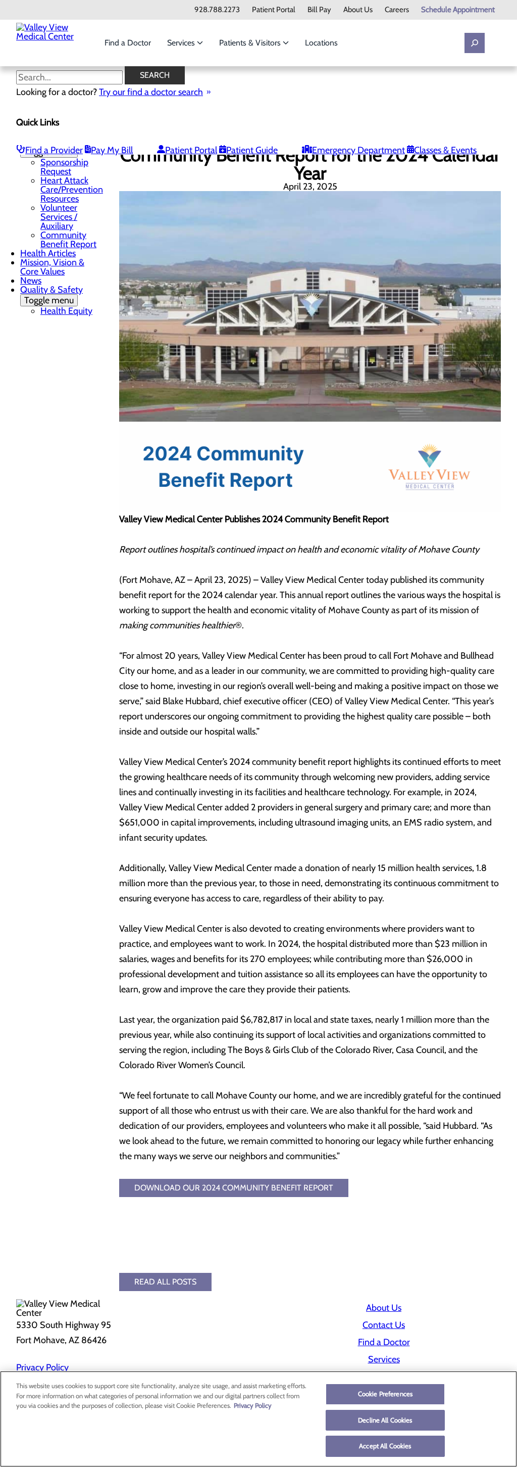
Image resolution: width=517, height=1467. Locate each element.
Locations (321, 43)
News (30, 280)
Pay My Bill (112, 150)
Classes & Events (445, 150)
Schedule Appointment (458, 10)
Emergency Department (358, 150)
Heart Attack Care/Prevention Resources (71, 189)
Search (155, 75)
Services (182, 43)
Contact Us (384, 1325)
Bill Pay (319, 10)
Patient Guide (252, 150)
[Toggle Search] (474, 43)
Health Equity (66, 310)
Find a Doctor (128, 43)
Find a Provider (54, 150)
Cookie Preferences (385, 1394)
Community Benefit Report (68, 240)
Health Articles (48, 253)
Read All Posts (165, 1282)
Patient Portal (273, 10)
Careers (397, 10)
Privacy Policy (42, 1367)
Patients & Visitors (251, 43)
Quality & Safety (51, 295)
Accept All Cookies (385, 1446)
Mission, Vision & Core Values (52, 267)
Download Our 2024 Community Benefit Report (233, 1188)
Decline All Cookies (385, 1420)
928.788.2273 (217, 10)
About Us (358, 10)
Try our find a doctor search (151, 92)
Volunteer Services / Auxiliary (58, 217)
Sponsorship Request (64, 167)
